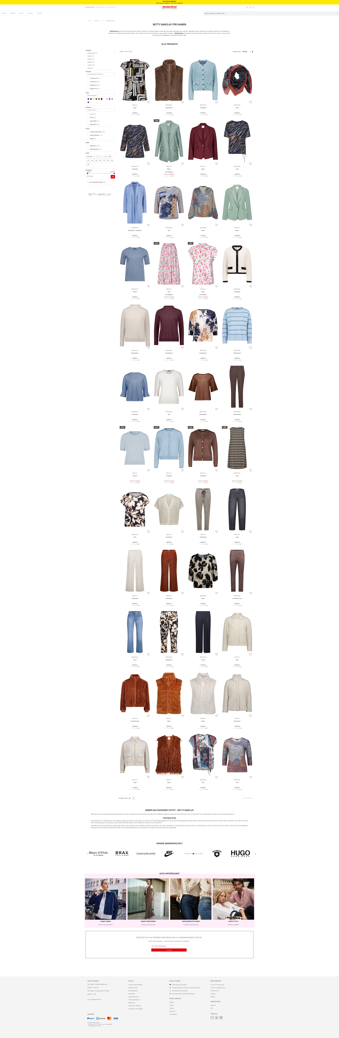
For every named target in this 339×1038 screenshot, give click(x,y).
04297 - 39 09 (92, 988)
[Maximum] (114, 173)
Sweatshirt (135, 169)
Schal (237, 107)
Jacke (237, 660)
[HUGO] (146, 854)
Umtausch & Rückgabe (135, 1009)
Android (213, 1005)
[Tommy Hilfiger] (98, 854)
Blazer (90, 56)
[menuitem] (4, 13)
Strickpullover (135, 353)
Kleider (90, 62)
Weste (169, 721)
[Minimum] (87, 173)
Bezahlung (131, 1003)
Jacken (90, 65)
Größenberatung (133, 997)
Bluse (134, 107)
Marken (96, 21)
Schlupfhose (203, 537)
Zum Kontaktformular (94, 999)
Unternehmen (215, 991)
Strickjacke (203, 107)
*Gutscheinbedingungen (93, 1022)
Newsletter (131, 994)
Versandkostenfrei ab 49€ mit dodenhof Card (186, 988)
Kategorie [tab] (88, 50)
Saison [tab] (88, 128)
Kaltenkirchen (111, 7)
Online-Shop (90, 7)
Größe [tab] (87, 153)
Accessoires (91, 53)
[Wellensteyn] (122, 854)
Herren (172, 1005)
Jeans (90, 68)
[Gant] (169, 854)
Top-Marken (173, 1014)
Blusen (90, 59)
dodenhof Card (133, 988)
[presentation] (88, 853)
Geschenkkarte (133, 991)
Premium (172, 1011)
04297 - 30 (91, 994)
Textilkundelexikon (134, 1000)
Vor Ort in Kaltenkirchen (218, 988)
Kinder (171, 1008)
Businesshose (237, 414)
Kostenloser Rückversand (180, 991)
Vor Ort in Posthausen (217, 985)
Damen (172, 1002)
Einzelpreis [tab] (89, 170)
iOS (212, 1008)
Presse (213, 997)
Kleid (237, 476)
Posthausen (101, 7)
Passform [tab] (88, 71)
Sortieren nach (237, 51)
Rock (169, 291)
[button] (148, 102)
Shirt (237, 169)
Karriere (213, 994)
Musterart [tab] (88, 107)
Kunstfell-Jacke (135, 721)
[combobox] (271, 13)
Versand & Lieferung (134, 1006)
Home (89, 21)
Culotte (203, 660)
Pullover (135, 291)
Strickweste (169, 537)
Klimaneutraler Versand (179, 985)
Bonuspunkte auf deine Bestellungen (183, 994)
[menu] (169, 13)
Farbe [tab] (87, 93)
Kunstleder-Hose (237, 598)
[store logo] (169, 7)
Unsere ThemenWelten (135, 985)
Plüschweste (169, 107)
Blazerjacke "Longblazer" (135, 230)
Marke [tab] (87, 142)
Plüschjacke (237, 721)
